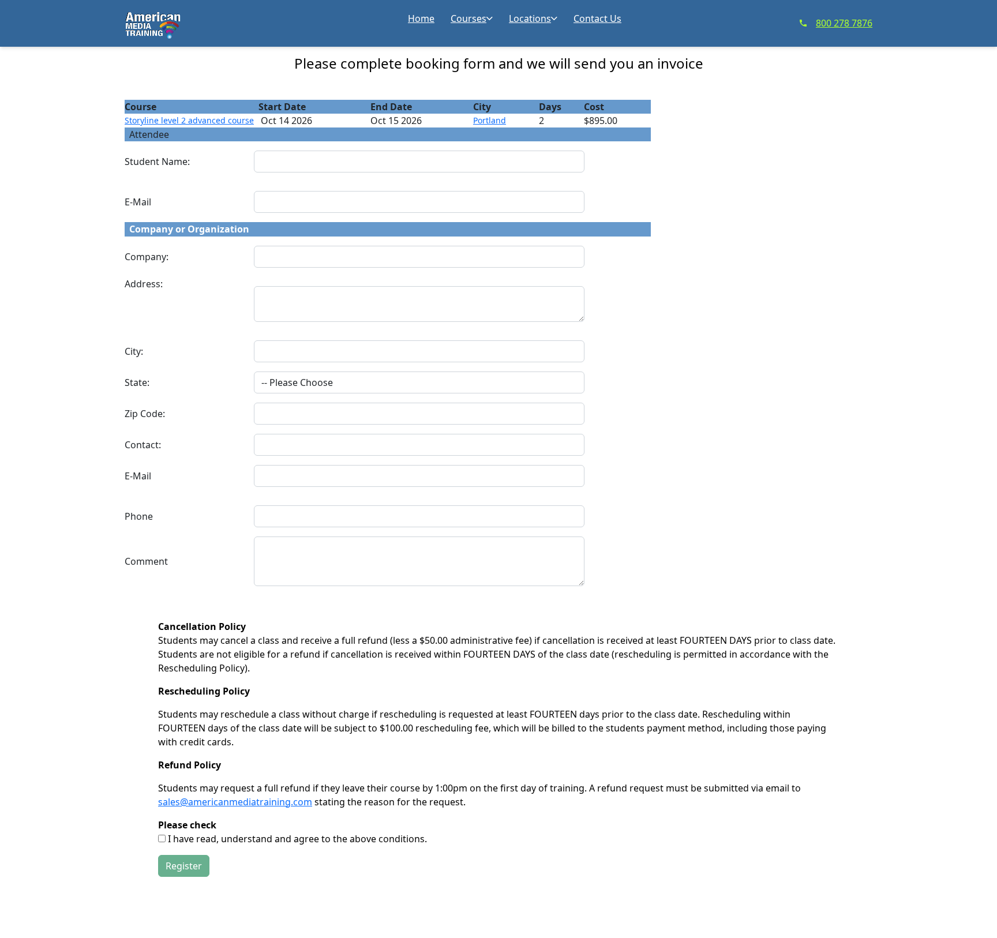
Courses (468, 18)
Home (421, 18)
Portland (489, 120)
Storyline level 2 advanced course (189, 120)
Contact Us (597, 18)
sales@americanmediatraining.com (235, 802)
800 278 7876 (844, 23)
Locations (530, 18)
